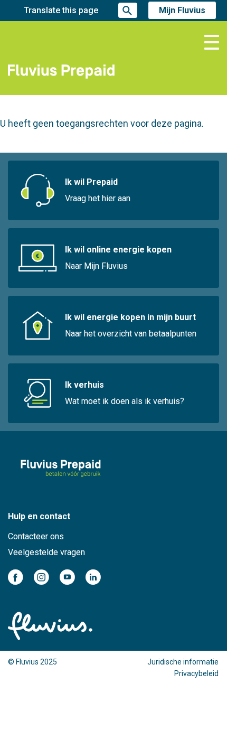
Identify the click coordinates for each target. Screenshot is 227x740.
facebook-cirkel (15, 577)
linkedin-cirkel (93, 577)
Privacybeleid (196, 673)
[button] (211, 42)
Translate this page (61, 10)
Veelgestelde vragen (46, 552)
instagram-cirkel (41, 577)
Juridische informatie (183, 662)
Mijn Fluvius (182, 10)
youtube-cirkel (67, 577)
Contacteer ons (36, 536)
